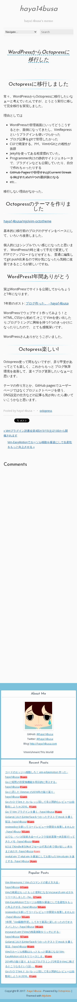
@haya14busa (45, 734)
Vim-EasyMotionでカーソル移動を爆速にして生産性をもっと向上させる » (40, 444)
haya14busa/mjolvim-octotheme (27, 221)
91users (32, 806)
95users (48, 956)
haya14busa (39, 9)
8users (37, 851)
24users (33, 861)
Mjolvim (46, 995)
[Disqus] (38, 522)
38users (23, 777)
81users (23, 787)
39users (58, 811)
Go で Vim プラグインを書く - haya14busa (29, 811)
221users (37, 897)
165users (25, 831)
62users (23, 796)
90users (35, 841)
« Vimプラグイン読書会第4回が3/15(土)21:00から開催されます (36, 433)
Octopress (64, 991)
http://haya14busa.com (43, 743)
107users (24, 936)
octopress (46, 411)
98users (30, 821)
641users (24, 887)
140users (39, 926)
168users (41, 907)
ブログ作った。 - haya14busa (47, 303)
